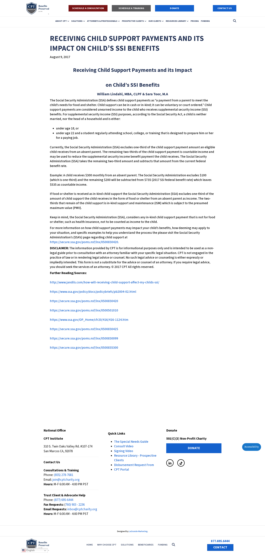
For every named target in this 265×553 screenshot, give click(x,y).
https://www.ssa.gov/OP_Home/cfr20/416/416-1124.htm (89, 319)
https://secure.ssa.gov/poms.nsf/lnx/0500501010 (84, 310)
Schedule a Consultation (88, 8)
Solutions (77, 21)
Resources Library (176, 21)
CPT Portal (121, 469)
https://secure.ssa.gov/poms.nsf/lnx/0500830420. (84, 242)
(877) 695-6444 (63, 500)
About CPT (61, 21)
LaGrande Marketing (138, 531)
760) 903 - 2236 (75, 504)
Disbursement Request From (134, 465)
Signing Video (123, 451)
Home (89, 544)
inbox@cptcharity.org (82, 509)
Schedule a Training (131, 8)
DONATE (174, 8)
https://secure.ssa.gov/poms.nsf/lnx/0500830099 (84, 338)
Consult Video (123, 446)
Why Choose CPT (106, 544)
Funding (205, 21)
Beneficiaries (146, 544)
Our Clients (154, 21)
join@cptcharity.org (66, 479)
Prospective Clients (133, 21)
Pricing (195, 21)
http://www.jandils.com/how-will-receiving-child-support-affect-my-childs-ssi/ (104, 282)
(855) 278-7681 (63, 475)
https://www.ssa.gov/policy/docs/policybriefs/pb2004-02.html (93, 291)
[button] (174, 544)
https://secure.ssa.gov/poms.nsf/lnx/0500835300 (84, 347)
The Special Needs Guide (131, 441)
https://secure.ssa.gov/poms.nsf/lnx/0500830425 (84, 329)
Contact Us (224, 8)
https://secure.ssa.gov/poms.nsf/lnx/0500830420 (84, 301)
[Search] (234, 21)
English (30, 550)
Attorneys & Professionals (102, 21)
